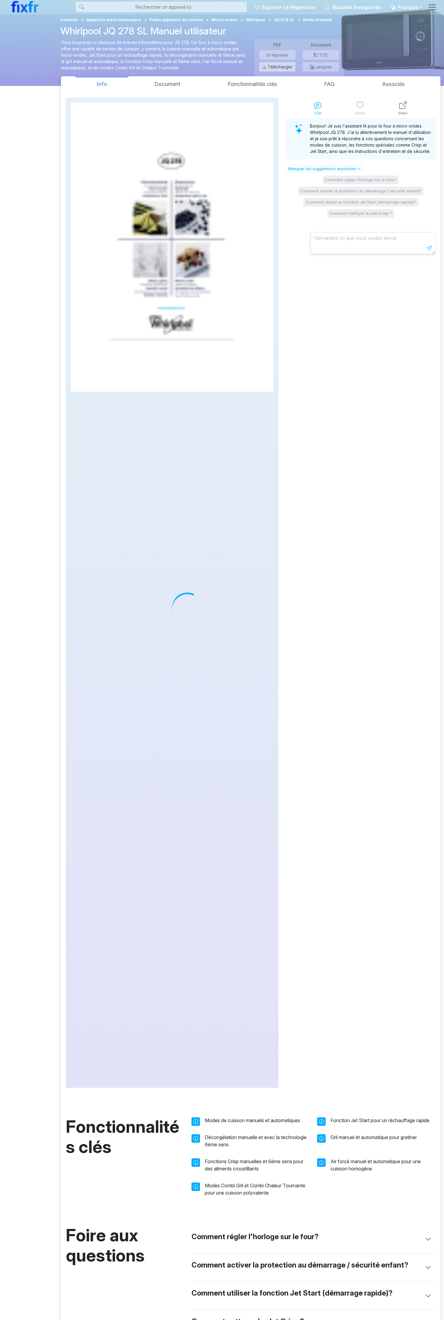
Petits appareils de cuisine (176, 19)
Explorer (288, 7)
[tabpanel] (361, 603)
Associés (393, 84)
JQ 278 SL (284, 19)
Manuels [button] (356, 7)
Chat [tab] (317, 113)
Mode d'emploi (317, 19)
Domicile (69, 19)
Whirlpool (255, 19)
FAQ (329, 84)
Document (167, 84)
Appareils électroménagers (113, 19)
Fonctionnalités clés (252, 84)
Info (102, 84)
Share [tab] (402, 113)
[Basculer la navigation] (432, 7)
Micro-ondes (224, 19)
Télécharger (279, 66)
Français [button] (407, 7)
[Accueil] (25, 6)
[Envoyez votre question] (429, 248)
